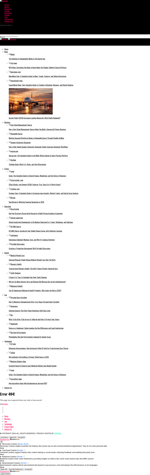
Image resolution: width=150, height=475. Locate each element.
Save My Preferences (16, 469)
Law (6, 17)
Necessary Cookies (9, 444)
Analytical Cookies (9, 457)
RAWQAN (57, 433)
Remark (20, 450)
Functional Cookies (9, 450)
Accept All (21, 437)
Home (6, 5)
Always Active (23, 444)
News (6, 7)
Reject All (13, 437)
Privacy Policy (9, 426)
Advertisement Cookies (11, 463)
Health (6, 15)
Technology (8, 19)
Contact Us (8, 21)
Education (8, 13)
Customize (4, 437)
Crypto (6, 11)
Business (8, 9)
